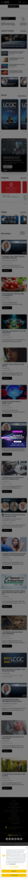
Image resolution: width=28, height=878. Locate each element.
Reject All (14, 871)
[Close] (26, 847)
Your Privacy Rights (14, 867)
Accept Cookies (14, 875)
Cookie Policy (12, 864)
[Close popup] (24, 432)
